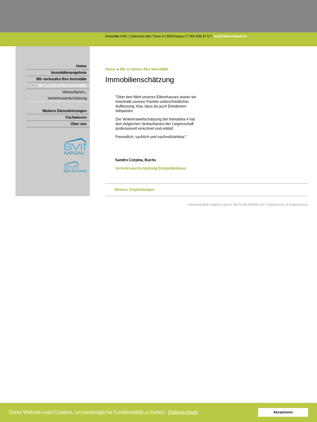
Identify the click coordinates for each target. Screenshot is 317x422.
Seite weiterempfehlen (65, 50)
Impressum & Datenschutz (288, 204)
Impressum (74, 50)
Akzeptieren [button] (283, 412)
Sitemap (82, 50)
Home (81, 66)
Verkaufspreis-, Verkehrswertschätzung (67, 95)
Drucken (55, 50)
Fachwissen (76, 117)
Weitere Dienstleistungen (64, 111)
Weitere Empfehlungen (134, 190)
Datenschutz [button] (183, 412)
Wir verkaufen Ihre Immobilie (61, 79)
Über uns (79, 124)
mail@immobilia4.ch (230, 36)
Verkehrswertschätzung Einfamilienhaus (150, 168)
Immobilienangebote (69, 72)
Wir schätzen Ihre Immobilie (62, 85)
